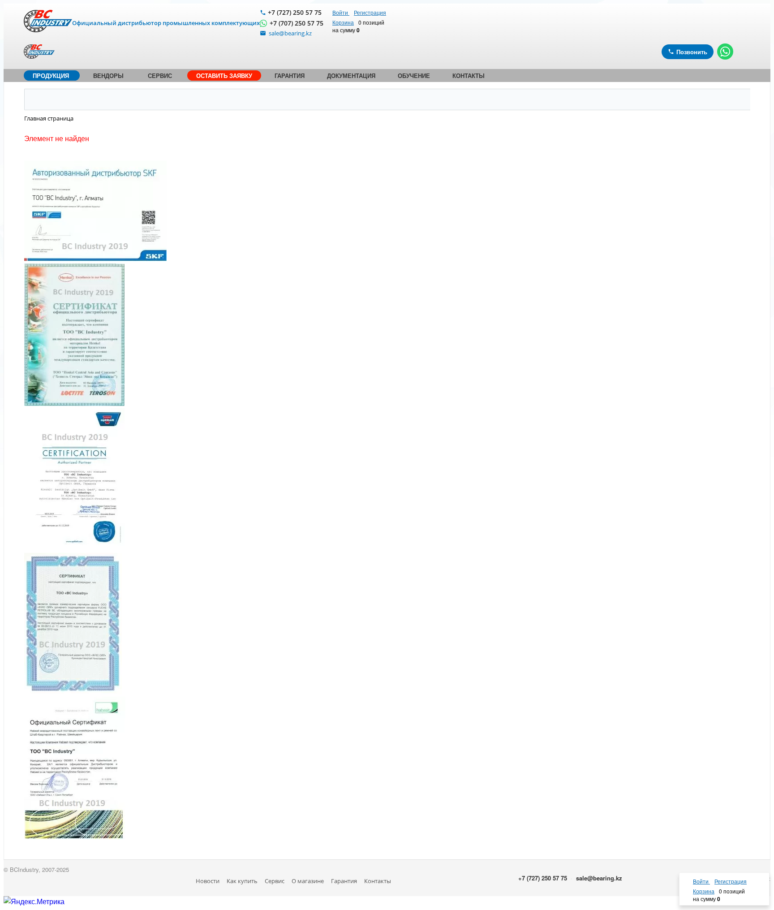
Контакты (377, 881)
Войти (340, 12)
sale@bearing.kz (599, 878)
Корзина (343, 22)
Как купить (242, 881)
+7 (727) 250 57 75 (295, 12)
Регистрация (370, 12)
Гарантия (344, 881)
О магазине (308, 881)
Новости (207, 881)
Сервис (274, 881)
